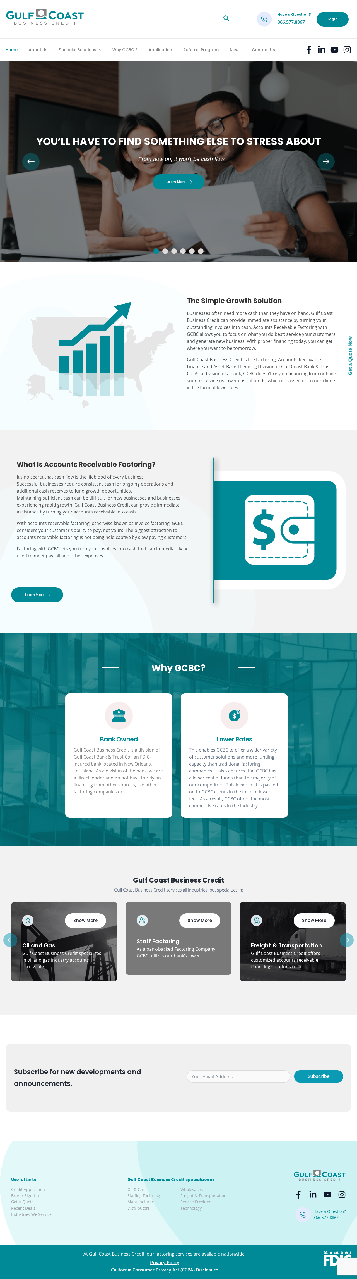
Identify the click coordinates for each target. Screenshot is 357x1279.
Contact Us (263, 50)
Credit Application (28, 1189)
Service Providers (196, 1201)
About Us (38, 50)
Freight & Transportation (203, 1195)
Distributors (138, 1208)
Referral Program (201, 50)
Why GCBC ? (125, 50)
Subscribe (319, 1076)
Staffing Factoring (143, 1195)
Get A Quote (22, 1201)
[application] (98, 49)
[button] (156, 251)
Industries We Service (31, 1214)
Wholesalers (191, 1189)
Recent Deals (23, 1208)
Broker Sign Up (25, 1195)
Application (160, 50)
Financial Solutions (77, 50)
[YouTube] (334, 50)
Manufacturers (141, 1201)
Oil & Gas (136, 1189)
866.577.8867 (291, 22)
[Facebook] (309, 50)
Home (12, 50)
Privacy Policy (164, 1262)
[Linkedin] (321, 50)
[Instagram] (347, 50)
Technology (191, 1208)
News (235, 50)
